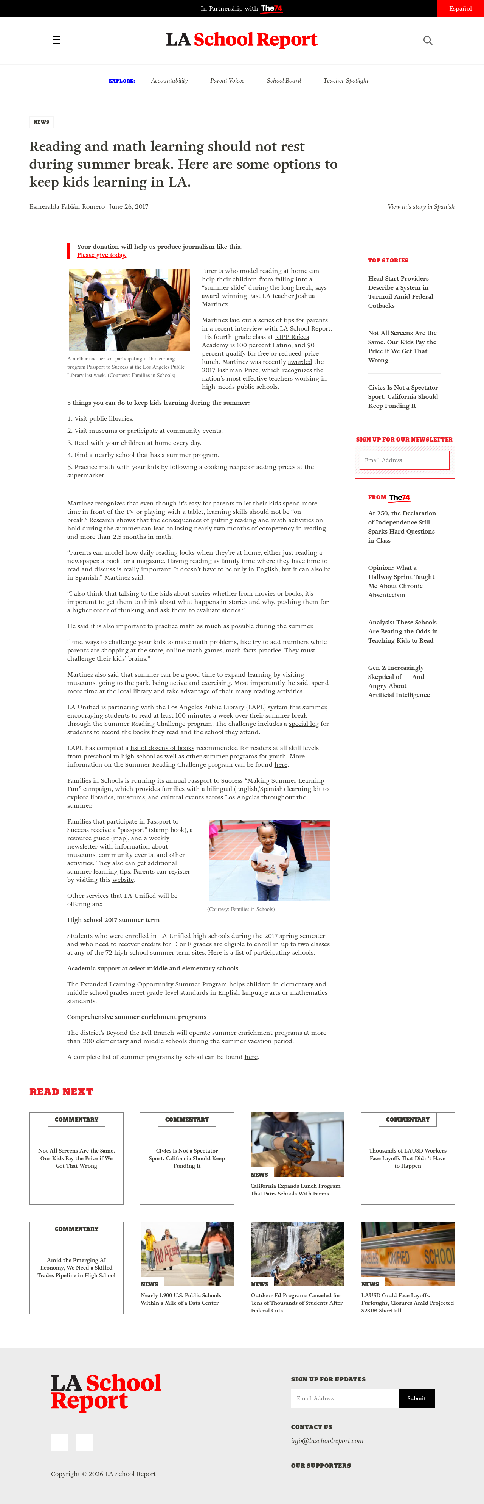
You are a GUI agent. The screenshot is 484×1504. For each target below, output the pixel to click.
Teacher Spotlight (346, 80)
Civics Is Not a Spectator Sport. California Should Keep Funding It (403, 396)
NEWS (42, 122)
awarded (300, 361)
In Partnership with (230, 8)
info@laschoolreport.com (327, 1441)
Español (460, 8)
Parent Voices (227, 80)
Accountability (169, 80)
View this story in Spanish (421, 206)
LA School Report (242, 36)
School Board (284, 80)
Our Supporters (321, 1465)
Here (215, 952)
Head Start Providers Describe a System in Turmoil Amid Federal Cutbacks (400, 292)
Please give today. (102, 255)
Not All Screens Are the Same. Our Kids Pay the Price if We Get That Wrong (402, 347)
